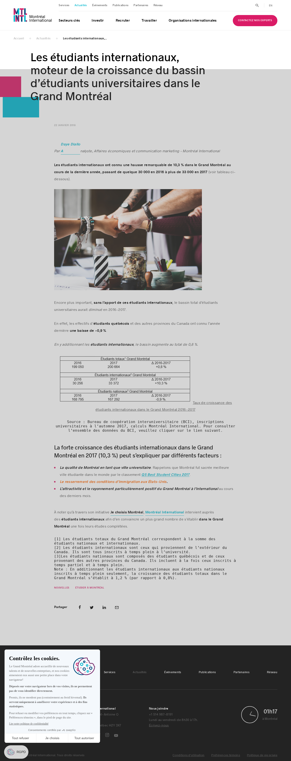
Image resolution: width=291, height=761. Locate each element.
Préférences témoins (225, 755)
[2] (57, 547)
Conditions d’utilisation (188, 755)
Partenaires (140, 5)
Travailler (149, 21)
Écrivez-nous (159, 725)
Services (64, 5)
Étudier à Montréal (89, 587)
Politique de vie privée (262, 755)
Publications (121, 5)
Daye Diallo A (70, 147)
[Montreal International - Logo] (33, 15)
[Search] (257, 5)
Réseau (158, 5)
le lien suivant (203, 430)
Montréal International (164, 512)
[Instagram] (107, 735)
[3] (57, 556)
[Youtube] (116, 735)
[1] (57, 539)
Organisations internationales (193, 21)
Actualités (81, 5)
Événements (100, 5)
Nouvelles (61, 587)
